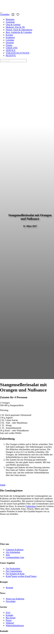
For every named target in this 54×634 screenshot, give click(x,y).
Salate (2, 485)
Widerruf (10, 623)
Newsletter (11, 601)
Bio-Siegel (10, 618)
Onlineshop (30, 506)
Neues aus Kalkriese (15, 598)
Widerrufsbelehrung (15, 625)
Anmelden (5, 14)
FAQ (8, 612)
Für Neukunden (13, 568)
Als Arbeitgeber (13, 552)
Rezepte (9, 587)
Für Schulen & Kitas (15, 573)
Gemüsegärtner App (15, 557)
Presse (9, 620)
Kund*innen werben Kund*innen (21, 576)
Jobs (8, 555)
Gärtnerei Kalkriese (14, 549)
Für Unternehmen (14, 571)
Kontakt (9, 615)
